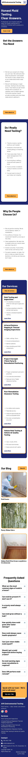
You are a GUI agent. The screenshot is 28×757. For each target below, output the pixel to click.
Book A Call (6, 31)
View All (22, 468)
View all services (9, 291)
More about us (9, 112)
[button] (24, 2)
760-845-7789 (9, 694)
